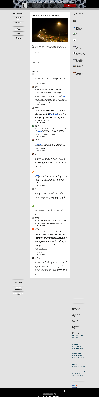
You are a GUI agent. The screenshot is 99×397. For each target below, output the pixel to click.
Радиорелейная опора (76, 353)
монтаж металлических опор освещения (78, 357)
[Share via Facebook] (32, 52)
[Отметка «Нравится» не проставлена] (35, 83)
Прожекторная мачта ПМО (77, 350)
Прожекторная (75, 344)
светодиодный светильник (77, 368)
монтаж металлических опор (78, 355)
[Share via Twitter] (35, 52)
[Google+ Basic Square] (76, 385)
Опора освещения (81, 342)
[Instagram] (55, 394)
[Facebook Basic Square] (73, 385)
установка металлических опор (78, 377)
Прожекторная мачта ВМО (77, 348)
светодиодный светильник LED (78, 369)
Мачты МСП (74, 339)
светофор (74, 371)
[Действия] (67, 74)
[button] (47, 391)
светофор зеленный (81, 371)
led (73, 335)
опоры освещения (76, 364)
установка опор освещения (77, 378)
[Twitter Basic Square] (74, 385)
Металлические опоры (76, 341)
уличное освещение (79, 373)
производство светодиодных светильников (78, 366)
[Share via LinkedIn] (38, 52)
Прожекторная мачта (76, 346)
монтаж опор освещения (77, 359)
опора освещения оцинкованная (78, 362)
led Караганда (77, 335)
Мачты (78, 337)
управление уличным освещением (78, 375)
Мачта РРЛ (74, 337)
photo (82, 335)
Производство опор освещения (78, 351)
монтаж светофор (75, 360)
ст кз (73, 373)
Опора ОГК (74, 342)
